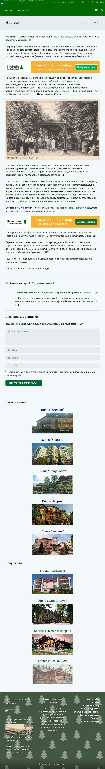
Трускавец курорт (47, 711)
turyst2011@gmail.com (67, 2)
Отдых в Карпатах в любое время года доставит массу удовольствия (18, 749)
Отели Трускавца (57, 717)
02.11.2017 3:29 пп (91, 293)
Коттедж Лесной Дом (52, 661)
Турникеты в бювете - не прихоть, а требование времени (48, 292)
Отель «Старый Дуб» (52, 600)
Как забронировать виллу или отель (52, 724)
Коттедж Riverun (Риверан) (52, 631)
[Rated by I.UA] (11, 711)
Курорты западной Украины (17, 10)
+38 (51, 2)
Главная (84, 22)
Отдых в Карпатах (50, 721)
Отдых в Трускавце (52, 708)
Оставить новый (43, 283)
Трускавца (64, 36)
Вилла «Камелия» (52, 570)
